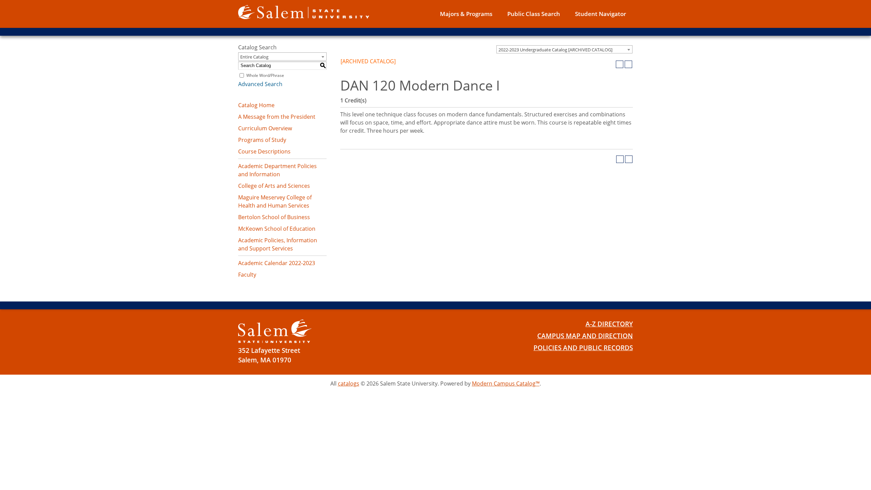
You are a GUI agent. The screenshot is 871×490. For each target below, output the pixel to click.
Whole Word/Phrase (265, 75)
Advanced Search (260, 84)
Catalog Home (256, 105)
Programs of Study (262, 140)
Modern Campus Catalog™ (506, 383)
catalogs (348, 383)
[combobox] (564, 49)
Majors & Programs (466, 14)
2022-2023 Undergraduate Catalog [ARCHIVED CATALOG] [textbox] (555, 50)
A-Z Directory (609, 324)
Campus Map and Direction (585, 335)
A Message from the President (276, 116)
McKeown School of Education (276, 228)
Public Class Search (533, 14)
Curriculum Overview (265, 128)
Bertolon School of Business (274, 217)
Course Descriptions (264, 151)
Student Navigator (600, 14)
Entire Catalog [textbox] (254, 57)
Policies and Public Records (583, 347)
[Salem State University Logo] (274, 331)
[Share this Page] (610, 64)
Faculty (247, 274)
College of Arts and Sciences (274, 186)
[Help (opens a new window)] (628, 64)
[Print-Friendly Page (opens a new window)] (619, 64)
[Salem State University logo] (303, 11)
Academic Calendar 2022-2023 (276, 263)
